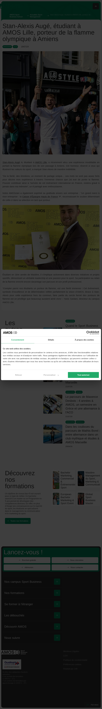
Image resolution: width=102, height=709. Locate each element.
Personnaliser (50, 375)
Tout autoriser (83, 375)
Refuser (18, 375)
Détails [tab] (51, 340)
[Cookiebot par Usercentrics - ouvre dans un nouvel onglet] (88, 332)
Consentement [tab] (17, 340)
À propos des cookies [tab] (84, 340)
